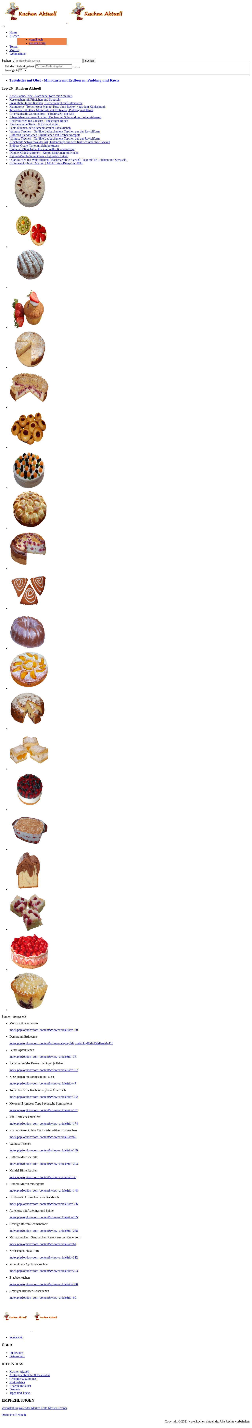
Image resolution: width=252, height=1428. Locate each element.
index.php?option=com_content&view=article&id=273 (43, 1270)
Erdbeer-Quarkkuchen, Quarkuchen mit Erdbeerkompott (44, 135)
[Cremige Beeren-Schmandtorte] (29, 809)
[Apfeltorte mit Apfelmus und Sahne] (29, 287)
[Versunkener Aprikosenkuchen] (29, 688)
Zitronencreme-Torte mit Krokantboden (33, 124)
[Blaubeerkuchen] (29, 728)
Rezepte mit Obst (20, 1385)
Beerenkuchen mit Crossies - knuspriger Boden (38, 120)
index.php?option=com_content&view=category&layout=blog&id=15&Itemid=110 (61, 1043)
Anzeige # (11, 70)
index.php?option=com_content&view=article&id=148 (43, 1190)
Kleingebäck (17, 1382)
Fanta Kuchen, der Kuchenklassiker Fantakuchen (40, 128)
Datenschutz (17, 1356)
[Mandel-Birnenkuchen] (29, 367)
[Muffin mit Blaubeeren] (29, 1009)
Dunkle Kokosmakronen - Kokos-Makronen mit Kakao (44, 152)
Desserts (14, 1389)
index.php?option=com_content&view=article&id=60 (42, 1297)
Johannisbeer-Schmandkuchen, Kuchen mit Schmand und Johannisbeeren (55, 117)
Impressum (16, 1352)
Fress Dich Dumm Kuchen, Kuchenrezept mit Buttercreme (45, 103)
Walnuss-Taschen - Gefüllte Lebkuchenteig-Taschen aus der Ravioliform (54, 131)
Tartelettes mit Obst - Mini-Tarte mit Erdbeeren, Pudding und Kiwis (64, 80)
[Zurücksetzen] (78, 67)
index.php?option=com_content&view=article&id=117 (43, 1110)
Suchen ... (8, 60)
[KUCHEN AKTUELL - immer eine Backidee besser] (67, 22)
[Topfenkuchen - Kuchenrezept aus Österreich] (29, 768)
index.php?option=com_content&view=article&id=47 (42, 1083)
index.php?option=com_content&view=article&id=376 (43, 1204)
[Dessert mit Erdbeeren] (29, 849)
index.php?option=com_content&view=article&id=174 (43, 1123)
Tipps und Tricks (19, 1393)
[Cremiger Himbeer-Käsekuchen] (29, 568)
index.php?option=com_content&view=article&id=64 (42, 1244)
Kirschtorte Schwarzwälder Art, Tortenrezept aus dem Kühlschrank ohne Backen (59, 142)
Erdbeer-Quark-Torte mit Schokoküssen (34, 145)
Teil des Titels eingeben (20, 66)
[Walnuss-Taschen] (29, 608)
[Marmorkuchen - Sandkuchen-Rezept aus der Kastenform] (29, 889)
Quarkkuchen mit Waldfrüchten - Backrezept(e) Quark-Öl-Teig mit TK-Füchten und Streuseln (67, 159)
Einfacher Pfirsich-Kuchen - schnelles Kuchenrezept (41, 149)
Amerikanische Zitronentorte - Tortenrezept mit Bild (41, 113)
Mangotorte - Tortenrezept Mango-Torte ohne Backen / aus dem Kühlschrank (57, 106)
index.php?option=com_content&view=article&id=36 (42, 1056)
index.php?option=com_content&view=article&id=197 (43, 1070)
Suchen (89, 60)
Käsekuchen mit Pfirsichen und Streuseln (34, 99)
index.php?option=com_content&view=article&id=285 (43, 1217)
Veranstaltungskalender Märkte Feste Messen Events (34, 1408)
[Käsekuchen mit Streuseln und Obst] (29, 407)
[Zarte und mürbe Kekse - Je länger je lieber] (29, 447)
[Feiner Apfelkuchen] (29, 528)
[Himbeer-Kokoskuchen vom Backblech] (29, 929)
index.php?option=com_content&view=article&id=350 (43, 1284)
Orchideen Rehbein (14, 1414)
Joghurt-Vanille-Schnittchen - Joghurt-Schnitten (38, 156)
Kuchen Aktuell (19, 1371)
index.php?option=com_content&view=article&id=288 (43, 1230)
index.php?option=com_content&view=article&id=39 (42, 1177)
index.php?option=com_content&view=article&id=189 (43, 1150)
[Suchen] (74, 67)
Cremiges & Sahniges (22, 1378)
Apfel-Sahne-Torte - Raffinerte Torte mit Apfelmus (40, 96)
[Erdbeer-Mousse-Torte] (29, 969)
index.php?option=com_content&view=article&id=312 (43, 1257)
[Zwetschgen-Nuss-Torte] (29, 206)
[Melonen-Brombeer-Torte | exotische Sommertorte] (29, 487)
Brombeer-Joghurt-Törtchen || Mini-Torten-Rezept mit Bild (45, 163)
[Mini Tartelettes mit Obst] (29, 246)
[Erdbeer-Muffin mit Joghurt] (29, 327)
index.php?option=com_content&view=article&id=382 (43, 1096)
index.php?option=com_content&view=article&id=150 (43, 1030)
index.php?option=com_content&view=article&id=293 (43, 1163)
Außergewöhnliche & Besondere (29, 1375)
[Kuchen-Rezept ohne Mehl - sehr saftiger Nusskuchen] (29, 648)
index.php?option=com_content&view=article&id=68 (42, 1137)
